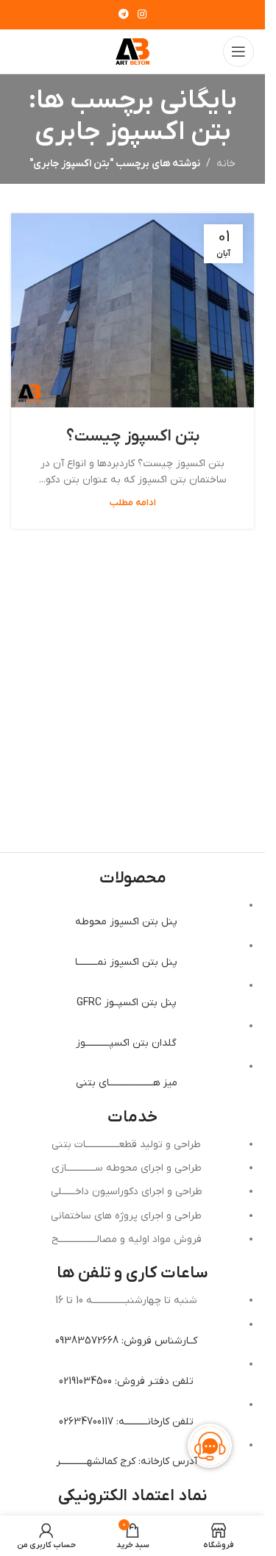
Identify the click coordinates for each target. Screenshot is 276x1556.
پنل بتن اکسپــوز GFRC (127, 1003)
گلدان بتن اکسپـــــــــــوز (126, 1043)
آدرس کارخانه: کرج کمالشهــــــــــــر (126, 1461)
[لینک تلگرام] (123, 15)
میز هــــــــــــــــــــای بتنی (126, 1083)
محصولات (132, 878)
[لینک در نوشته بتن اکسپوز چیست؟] (132, 310)
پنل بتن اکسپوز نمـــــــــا (126, 962)
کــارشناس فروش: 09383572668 (126, 1341)
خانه (226, 164)
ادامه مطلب (133, 503)
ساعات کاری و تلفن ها (132, 1273)
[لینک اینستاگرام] (142, 15)
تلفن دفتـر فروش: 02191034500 (126, 1381)
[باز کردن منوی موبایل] (238, 51)
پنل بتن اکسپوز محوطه (126, 922)
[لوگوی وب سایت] (132, 51)
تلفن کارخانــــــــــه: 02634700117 (126, 1422)
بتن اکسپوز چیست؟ (132, 436)
